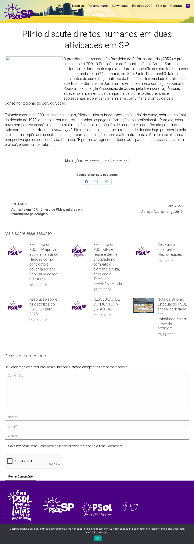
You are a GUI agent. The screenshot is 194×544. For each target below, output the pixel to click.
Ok (98, 538)
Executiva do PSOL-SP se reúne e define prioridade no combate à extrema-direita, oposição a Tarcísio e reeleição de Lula (107, 264)
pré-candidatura (120, 161)
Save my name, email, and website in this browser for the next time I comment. (65, 446)
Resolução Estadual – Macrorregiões (169, 249)
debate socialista (93, 161)
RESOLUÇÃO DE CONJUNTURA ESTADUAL (106, 304)
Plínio (106, 161)
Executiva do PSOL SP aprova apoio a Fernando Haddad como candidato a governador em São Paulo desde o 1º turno (43, 261)
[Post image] (15, 250)
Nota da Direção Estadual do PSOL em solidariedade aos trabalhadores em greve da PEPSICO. (172, 314)
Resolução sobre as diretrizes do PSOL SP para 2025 (43, 306)
